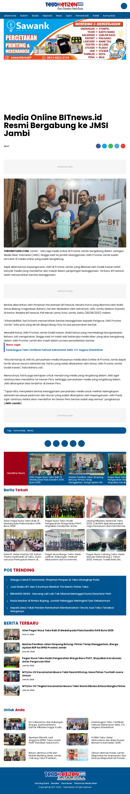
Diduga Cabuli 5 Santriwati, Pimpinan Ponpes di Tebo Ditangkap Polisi (54, 580)
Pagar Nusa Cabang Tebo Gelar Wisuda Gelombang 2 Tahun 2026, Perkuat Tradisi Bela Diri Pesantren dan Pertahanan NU (105, 557)
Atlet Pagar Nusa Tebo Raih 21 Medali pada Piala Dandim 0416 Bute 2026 (46, 480)
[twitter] (104, 146)
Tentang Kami (41, 783)
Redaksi (55, 783)
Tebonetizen (69, 787)
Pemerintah (82, 15)
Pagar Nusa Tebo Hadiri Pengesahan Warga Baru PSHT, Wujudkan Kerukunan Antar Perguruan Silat (63, 523)
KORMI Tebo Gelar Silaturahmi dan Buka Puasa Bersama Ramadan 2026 (107, 740)
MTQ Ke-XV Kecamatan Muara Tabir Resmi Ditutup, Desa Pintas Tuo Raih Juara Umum (72, 674)
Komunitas (109, 15)
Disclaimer (66, 783)
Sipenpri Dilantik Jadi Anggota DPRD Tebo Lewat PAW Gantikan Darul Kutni (45, 740)
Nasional (47, 15)
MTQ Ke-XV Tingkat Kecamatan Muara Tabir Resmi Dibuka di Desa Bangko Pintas (73, 686)
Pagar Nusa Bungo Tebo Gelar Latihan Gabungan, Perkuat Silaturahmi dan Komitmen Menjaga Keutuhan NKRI (63, 557)
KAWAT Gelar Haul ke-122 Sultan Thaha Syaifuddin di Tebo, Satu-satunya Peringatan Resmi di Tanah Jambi (23, 557)
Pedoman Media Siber (85, 783)
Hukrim (24, 15)
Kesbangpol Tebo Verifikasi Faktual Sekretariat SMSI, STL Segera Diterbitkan (54, 350)
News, (30, 430)
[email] (123, 146)
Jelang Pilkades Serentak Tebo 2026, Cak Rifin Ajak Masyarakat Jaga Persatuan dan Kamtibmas (105, 523)
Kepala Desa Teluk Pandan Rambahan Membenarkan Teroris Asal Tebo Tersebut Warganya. (62, 609)
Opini (69, 15)
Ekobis (35, 15)
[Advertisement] (65, 85)
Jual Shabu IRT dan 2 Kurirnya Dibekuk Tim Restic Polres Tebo (49, 587)
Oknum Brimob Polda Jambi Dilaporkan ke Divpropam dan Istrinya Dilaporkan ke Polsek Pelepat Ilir (108, 756)
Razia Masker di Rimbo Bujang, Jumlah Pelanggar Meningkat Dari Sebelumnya (60, 601)
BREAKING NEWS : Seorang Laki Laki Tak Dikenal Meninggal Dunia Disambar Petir (60, 594)
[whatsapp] (110, 146)
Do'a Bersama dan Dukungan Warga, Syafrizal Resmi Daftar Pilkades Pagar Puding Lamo (46, 725)
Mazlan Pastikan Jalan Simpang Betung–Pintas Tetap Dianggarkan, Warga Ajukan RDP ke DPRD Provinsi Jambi (86, 480)
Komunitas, (20, 430)
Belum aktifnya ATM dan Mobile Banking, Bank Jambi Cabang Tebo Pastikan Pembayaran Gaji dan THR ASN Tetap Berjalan (45, 756)
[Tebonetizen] (64, 9)
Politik (96, 15)
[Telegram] (116, 146)
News (59, 15)
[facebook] (98, 146)
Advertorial (10, 15)
